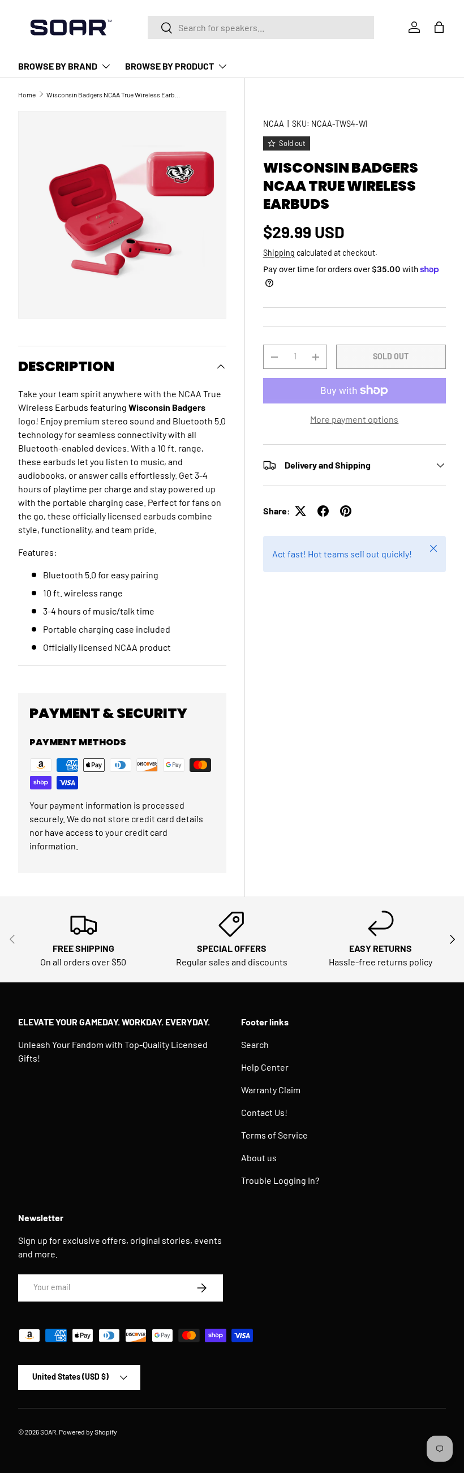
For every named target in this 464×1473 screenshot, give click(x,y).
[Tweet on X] (300, 511)
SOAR (48, 1432)
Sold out (391, 356)
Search (255, 1044)
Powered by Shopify (88, 1432)
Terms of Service (274, 1135)
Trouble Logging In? (280, 1180)
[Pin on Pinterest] (345, 511)
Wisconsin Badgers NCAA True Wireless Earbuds (114, 94)
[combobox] (261, 27)
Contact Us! (264, 1112)
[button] (439, 27)
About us (259, 1157)
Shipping (279, 252)
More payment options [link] (354, 419)
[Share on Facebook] (323, 511)
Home (27, 94)
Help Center (265, 1067)
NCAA (273, 123)
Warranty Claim (270, 1089)
